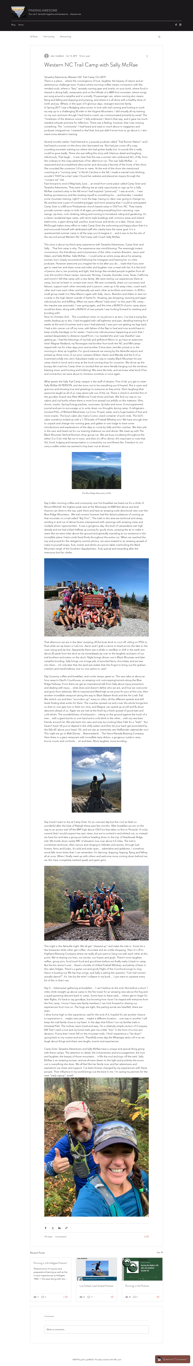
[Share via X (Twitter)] (52, 1228)
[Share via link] (66, 1228)
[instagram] (180, 24)
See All (160, 1252)
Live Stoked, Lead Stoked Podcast (96, 1286)
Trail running (48, 36)
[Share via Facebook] (45, 1228)
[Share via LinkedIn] (59, 1228)
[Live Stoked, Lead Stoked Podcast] (96, 1269)
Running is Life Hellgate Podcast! (50, 1263)
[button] (159, 37)
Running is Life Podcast (137, 1286)
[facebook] (176, 24)
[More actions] (147, 56)
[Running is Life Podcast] (142, 1269)
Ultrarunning (65, 36)
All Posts (34, 36)
